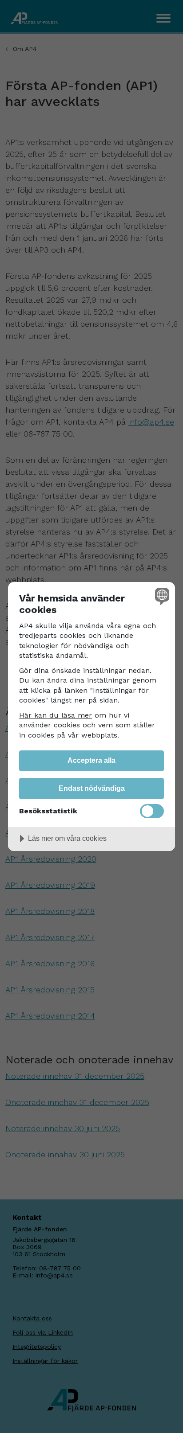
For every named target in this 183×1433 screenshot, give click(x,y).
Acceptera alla (91, 760)
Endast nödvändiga (92, 788)
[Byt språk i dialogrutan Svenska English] (161, 596)
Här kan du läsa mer (55, 715)
